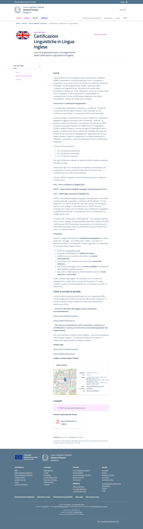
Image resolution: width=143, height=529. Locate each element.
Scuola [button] (18, 18)
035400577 (89, 388)
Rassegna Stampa (108, 475)
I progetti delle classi (79, 491)
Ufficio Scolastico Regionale (23, 473)
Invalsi (16, 482)
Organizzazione (49, 482)
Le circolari (105, 477)
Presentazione (48, 470)
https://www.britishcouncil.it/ (66, 316)
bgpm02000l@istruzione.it (61, 506)
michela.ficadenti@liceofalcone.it (74, 408)
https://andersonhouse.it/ (64, 354)
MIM (15, 470)
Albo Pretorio (108, 18)
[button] (27, 66)
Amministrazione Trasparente (92, 18)
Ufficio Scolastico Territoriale (23, 475)
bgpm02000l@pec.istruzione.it (99, 506)
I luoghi (46, 473)
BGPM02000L (78, 512)
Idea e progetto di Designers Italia (108, 521)
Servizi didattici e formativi (81, 470)
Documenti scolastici (50, 480)
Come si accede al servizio (23, 76)
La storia (46, 484)
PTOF (125, 18)
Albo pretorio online (92, 497)
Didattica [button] (44, 18)
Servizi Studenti (78, 473)
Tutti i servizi (77, 480)
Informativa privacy (43, 497)
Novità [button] (35, 18)
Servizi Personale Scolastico (82, 475)
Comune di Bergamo (21, 484)
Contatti (18, 79)
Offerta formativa (78, 487)
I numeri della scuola (50, 477)
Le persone (47, 475)
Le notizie (105, 470)
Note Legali (79, 497)
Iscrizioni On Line (19, 480)
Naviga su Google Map (92, 391)
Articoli (104, 473)
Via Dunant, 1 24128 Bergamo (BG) (74, 504)
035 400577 (45, 506)
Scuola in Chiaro (19, 477)
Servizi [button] (27, 18)
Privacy (118, 18)
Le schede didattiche (79, 489)
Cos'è (17, 72)
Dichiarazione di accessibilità (62, 497)
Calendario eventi (107, 480)
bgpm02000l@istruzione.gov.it (95, 386)
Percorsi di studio (78, 477)
